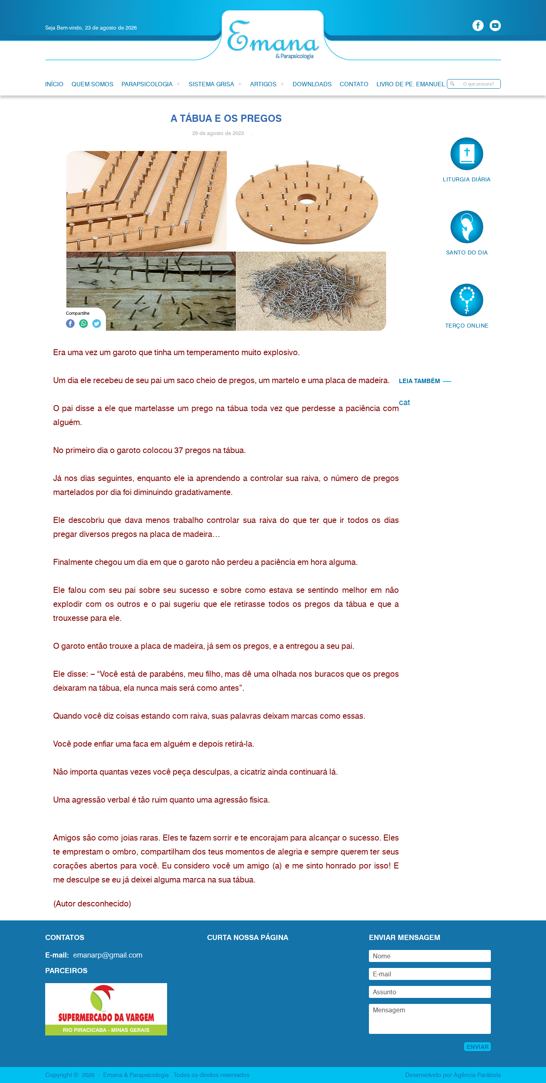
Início (54, 84)
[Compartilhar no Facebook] (70, 324)
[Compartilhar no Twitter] (96, 324)
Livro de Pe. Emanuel (411, 84)
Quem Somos (93, 84)
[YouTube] (495, 25)
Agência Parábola (477, 1075)
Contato (354, 84)
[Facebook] (478, 25)
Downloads (312, 84)
